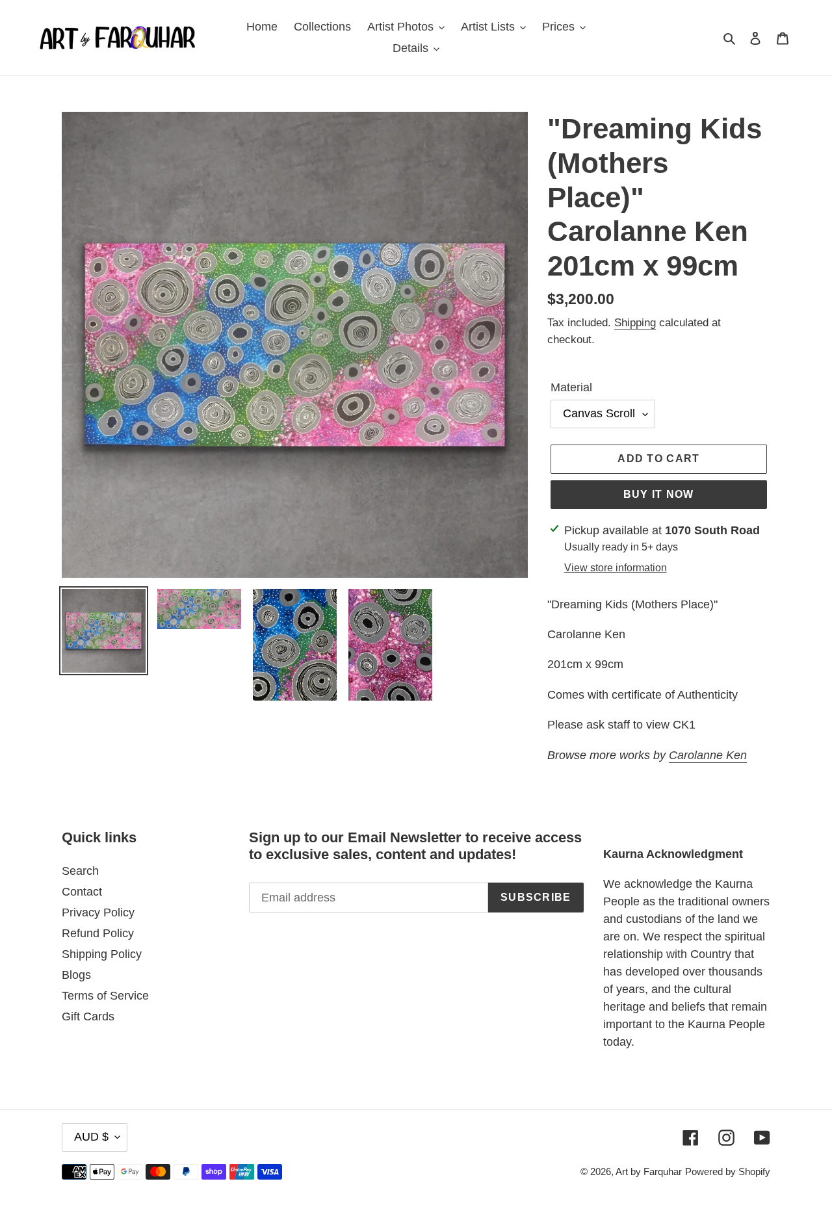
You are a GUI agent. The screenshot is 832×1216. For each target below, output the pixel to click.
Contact (82, 891)
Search (80, 870)
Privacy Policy (98, 912)
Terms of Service (105, 995)
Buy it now (658, 494)
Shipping (635, 323)
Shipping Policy (102, 954)
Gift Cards (88, 1016)
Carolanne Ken (708, 755)
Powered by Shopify (727, 1171)
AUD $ (91, 1136)
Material (571, 387)
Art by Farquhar (649, 1171)
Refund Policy (98, 933)
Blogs (76, 974)
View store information (615, 567)
